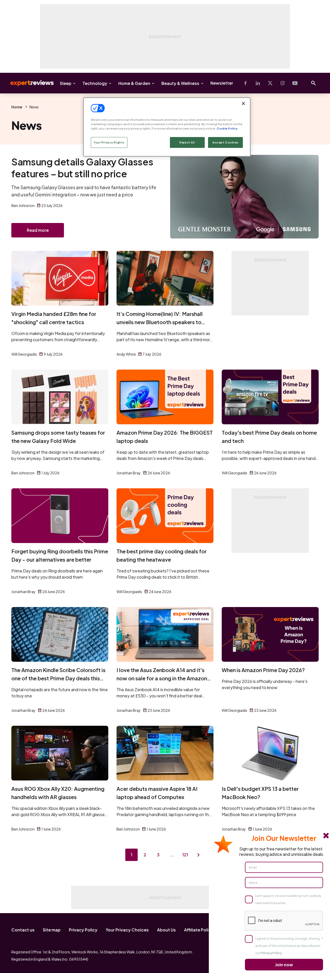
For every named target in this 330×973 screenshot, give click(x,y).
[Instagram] (282, 83)
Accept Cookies (225, 142)
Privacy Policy (83, 929)
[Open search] (313, 83)
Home (16, 107)
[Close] (243, 103)
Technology (94, 83)
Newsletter (221, 83)
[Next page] (198, 855)
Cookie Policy (227, 128)
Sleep (65, 83)
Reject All (187, 142)
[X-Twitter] (270, 83)
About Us (166, 929)
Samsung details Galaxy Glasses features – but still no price (82, 167)
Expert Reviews (27, 83)
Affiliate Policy (198, 929)
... (171, 854)
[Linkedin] (258, 83)
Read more (38, 230)
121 (185, 854)
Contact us (23, 929)
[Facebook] (245, 83)
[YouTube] (295, 83)
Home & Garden (134, 83)
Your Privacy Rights (109, 142)
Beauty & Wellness (180, 83)
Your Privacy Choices (127, 929)
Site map (52, 929)
